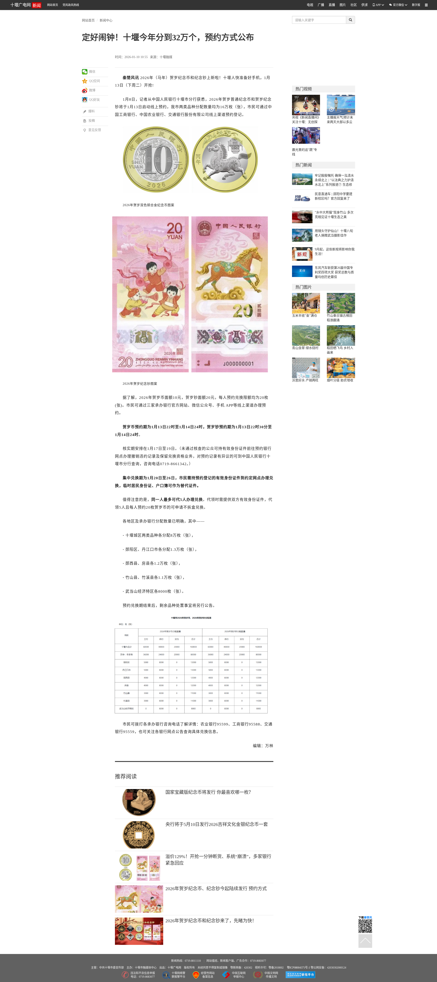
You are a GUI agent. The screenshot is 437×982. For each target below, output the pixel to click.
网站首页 (52, 5)
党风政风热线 (71, 5)
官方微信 (397, 5)
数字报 (416, 5)
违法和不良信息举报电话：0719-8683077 (142, 975)
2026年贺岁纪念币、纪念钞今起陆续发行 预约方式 (216, 888)
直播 (332, 5)
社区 (354, 5)
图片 (343, 5)
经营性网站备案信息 (208, 975)
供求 (364, 5)
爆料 (89, 111)
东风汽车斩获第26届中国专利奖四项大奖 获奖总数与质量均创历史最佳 (334, 272)
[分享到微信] (85, 71)
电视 (310, 5)
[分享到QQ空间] (85, 81)
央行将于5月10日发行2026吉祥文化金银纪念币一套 (216, 824)
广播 (321, 5)
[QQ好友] (85, 100)
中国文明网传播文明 (271, 975)
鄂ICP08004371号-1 (299, 967)
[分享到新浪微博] (85, 90)
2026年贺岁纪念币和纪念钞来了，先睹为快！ (211, 920)
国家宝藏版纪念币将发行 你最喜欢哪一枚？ (209, 792)
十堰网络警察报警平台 (178, 975)
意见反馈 (92, 130)
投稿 (89, 120)
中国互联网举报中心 (239, 975)
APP (378, 5)
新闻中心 (106, 20)
